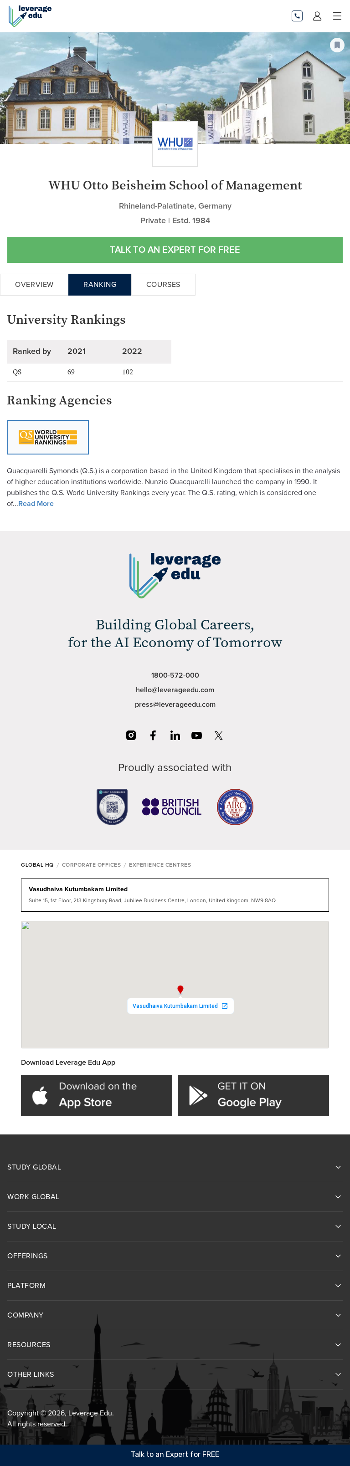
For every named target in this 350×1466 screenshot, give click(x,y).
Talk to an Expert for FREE (175, 250)
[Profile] (317, 16)
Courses (163, 284)
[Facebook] (153, 735)
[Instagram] (131, 735)
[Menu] (337, 16)
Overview (34, 284)
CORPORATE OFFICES (91, 865)
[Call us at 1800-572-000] (297, 16)
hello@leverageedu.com (175, 690)
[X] (218, 735)
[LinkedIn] (175, 735)
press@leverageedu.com (175, 704)
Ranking (99, 284)
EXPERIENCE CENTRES (160, 865)
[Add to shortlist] (337, 45)
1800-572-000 (175, 675)
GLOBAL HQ (37, 865)
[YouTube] (197, 735)
